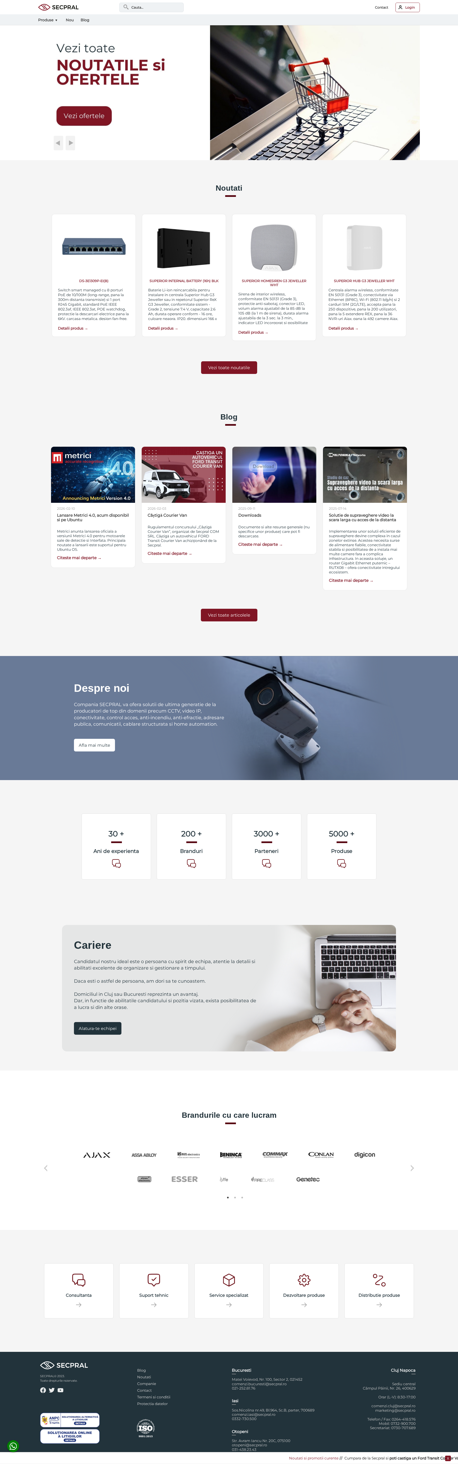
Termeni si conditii (153, 1397)
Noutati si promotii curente (269, 1458)
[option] (229, 1168)
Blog (141, 1370)
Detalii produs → (73, 328)
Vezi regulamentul (435, 1458)
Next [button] (413, 1171)
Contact (381, 7)
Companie (146, 1383)
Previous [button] (44, 1171)
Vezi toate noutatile (229, 367)
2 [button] (235, 1197)
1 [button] (227, 1197)
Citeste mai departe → (79, 557)
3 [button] (242, 1197)
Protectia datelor (152, 1403)
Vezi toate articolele (229, 615)
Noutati (144, 1377)
